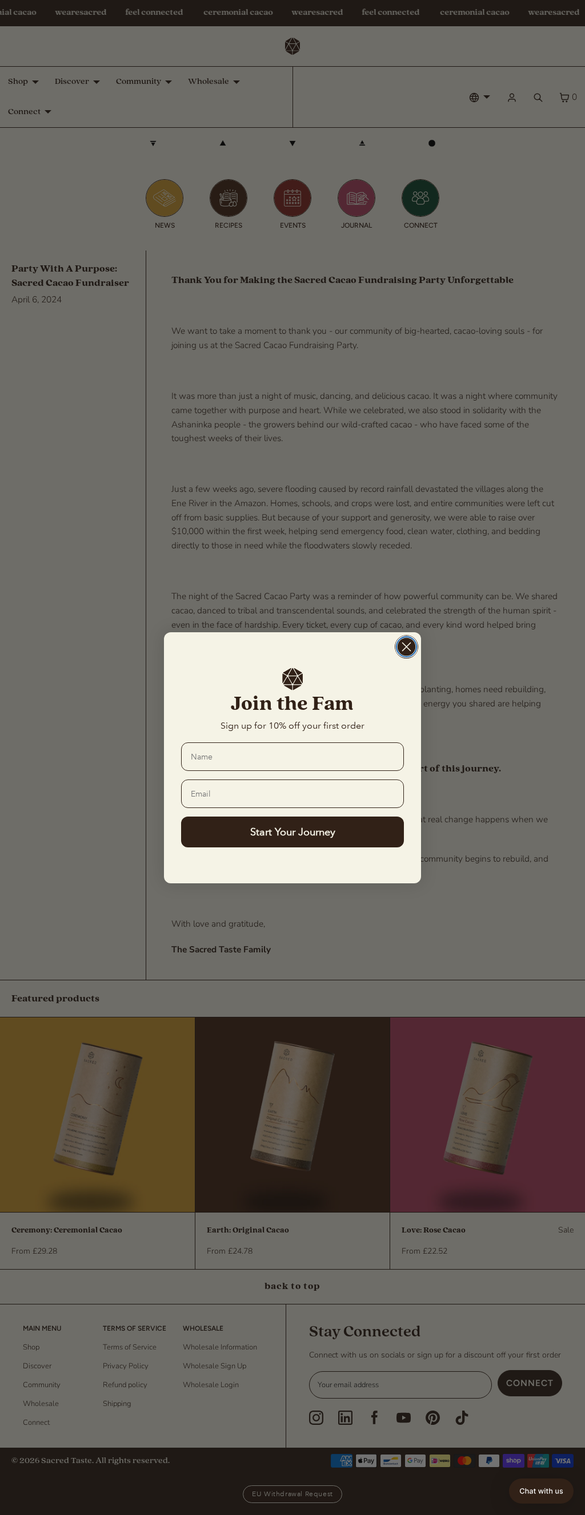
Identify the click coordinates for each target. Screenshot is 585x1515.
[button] (541, 1491)
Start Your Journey (292, 832)
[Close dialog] (406, 647)
